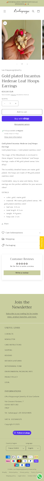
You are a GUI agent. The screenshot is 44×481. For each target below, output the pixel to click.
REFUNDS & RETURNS (13, 361)
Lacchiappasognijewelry (20, 469)
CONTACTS (9, 334)
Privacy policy (24, 472)
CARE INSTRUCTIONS (13, 345)
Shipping (13, 94)
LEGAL (7, 382)
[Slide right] (27, 64)
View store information (13, 137)
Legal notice (22, 476)
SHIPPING (8, 350)
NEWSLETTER (10, 339)
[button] (4, 11)
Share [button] (6, 224)
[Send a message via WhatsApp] (39, 476)
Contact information (34, 476)
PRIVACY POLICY (11, 377)
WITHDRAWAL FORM (13, 366)
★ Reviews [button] (42, 242)
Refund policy (13, 472)
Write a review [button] (21, 273)
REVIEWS (8, 355)
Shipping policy (11, 476)
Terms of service (36, 472)
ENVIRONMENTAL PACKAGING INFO (19, 372)
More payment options (22, 124)
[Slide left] (16, 64)
